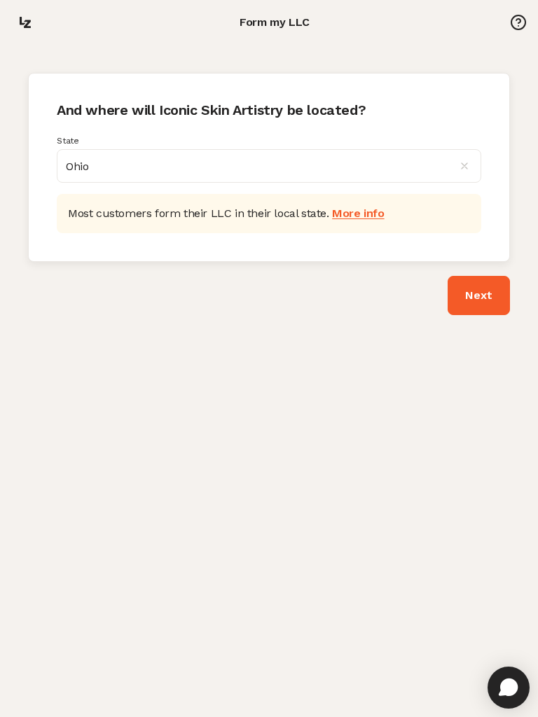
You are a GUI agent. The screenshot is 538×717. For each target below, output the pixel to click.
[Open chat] (509, 688)
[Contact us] (518, 22)
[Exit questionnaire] (25, 22)
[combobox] (269, 166)
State (68, 141)
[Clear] (470, 166)
